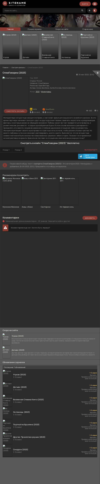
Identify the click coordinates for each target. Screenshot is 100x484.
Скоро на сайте (61, 29)
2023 (38, 91)
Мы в (90, 156)
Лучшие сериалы (34, 29)
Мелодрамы (46, 91)
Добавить (90, 218)
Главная (10, 29)
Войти (85, 4)
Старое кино (87, 29)
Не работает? (91, 150)
